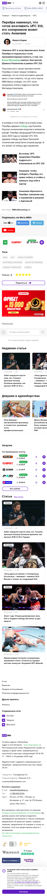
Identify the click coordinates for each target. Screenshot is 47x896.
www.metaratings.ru (32, 745)
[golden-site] (24, 844)
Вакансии (6, 685)
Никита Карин (19, 40)
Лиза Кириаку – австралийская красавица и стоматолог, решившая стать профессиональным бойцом (16, 425)
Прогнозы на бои (13, 8)
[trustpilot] (27, 852)
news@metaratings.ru (19, 790)
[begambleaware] (11, 860)
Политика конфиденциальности (15, 693)
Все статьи (18, 497)
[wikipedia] (11, 852)
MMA (5, 257)
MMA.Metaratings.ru (21, 210)
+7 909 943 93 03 (17, 793)
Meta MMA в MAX (35, 8)
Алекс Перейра (25, 257)
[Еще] (43, 3)
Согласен (23, 892)
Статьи (7, 496)
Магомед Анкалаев (12, 262)
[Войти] (40, 3)
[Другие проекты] (8, 3)
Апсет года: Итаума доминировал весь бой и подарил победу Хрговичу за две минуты (22, 618)
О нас (4, 681)
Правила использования (12, 689)
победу (24, 126)
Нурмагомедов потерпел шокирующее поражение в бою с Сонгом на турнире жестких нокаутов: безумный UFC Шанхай (23, 660)
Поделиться (21, 283)
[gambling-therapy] (28, 860)
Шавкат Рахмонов (12, 267)
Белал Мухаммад (11, 60)
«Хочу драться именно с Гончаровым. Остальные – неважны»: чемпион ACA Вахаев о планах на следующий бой (21, 576)
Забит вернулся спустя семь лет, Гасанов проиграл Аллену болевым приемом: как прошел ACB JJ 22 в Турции (14, 380)
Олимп (28, 267)
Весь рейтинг (15, 489)
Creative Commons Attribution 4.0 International (21, 813)
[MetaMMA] (9, 736)
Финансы (6, 705)
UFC (12, 257)
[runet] (4, 844)
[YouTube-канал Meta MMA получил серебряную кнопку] (13, 844)
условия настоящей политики (26, 882)
